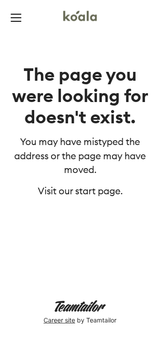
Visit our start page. (80, 191)
